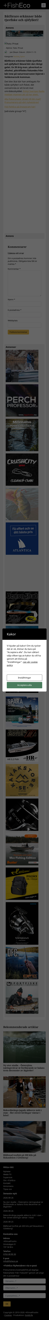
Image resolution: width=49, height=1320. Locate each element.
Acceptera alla (24, 685)
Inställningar (24, 677)
